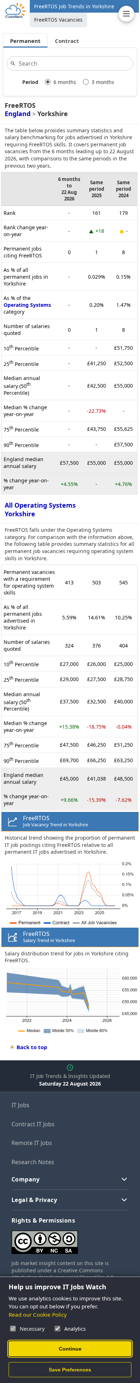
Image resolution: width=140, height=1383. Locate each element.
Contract (67, 40)
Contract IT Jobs (33, 1124)
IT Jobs (20, 1105)
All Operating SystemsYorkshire (40, 509)
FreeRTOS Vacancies (58, 19)
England (18, 113)
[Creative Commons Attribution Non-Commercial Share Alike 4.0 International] (70, 1239)
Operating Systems (27, 304)
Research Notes (32, 1162)
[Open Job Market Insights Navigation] (126, 14)
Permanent (25, 40)
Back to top (32, 1047)
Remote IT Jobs (31, 1143)
